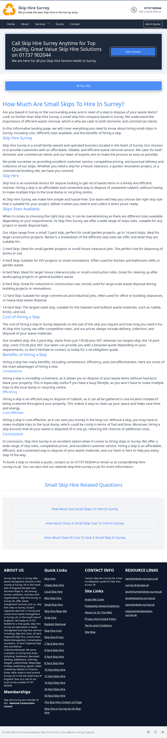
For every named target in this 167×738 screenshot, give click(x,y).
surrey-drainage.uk (137, 585)
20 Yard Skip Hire (54, 689)
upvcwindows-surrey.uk (140, 604)
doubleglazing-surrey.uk (140, 598)
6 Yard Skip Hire (54, 656)
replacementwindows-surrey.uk (139, 613)
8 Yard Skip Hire (54, 663)
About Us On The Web (98, 612)
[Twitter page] (162, 732)
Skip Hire (49, 578)
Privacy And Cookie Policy (100, 619)
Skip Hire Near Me (55, 611)
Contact (75, 24)
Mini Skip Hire (52, 598)
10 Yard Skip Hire (54, 669)
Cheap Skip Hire (54, 585)
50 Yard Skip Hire (54, 696)
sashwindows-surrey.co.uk (141, 578)
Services (40, 24)
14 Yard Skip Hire (54, 682)
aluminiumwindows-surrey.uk (143, 591)
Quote (60, 24)
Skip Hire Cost (53, 630)
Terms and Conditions (98, 625)
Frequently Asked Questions (102, 606)
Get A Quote (152, 24)
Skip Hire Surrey (33, 7)
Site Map (90, 632)
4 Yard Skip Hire (54, 650)
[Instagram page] (155, 732)
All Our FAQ (83, 86)
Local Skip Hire (53, 591)
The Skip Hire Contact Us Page (63, 702)
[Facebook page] (148, 732)
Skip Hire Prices (54, 637)
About (25, 24)
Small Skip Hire (53, 604)
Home (11, 24)
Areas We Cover (94, 599)
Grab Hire (50, 617)
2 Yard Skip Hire (54, 643)
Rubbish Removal (55, 624)
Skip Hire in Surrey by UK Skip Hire (62, 710)
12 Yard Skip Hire (54, 676)
